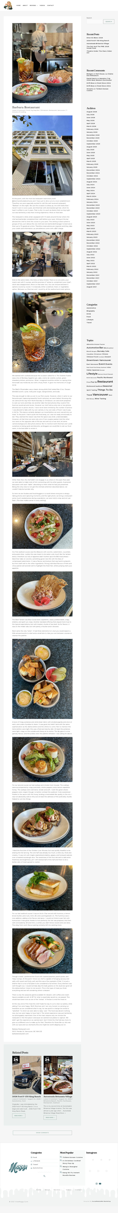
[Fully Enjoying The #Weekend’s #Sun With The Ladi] (107, 1171)
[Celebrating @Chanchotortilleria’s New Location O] (107, 1163)
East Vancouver (92, 364)
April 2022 (91, 263)
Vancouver (61, 110)
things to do (105, 390)
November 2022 (93, 243)
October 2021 (92, 281)
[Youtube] (100, 1184)
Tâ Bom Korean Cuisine (97, 89)
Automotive (91, 308)
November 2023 (93, 208)
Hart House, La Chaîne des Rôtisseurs (100, 74)
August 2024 (92, 182)
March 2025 (91, 161)
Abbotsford (91, 344)
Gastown (103, 367)
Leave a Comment (18, 110)
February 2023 (92, 234)
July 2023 (90, 220)
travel (89, 395)
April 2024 (91, 193)
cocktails (101, 357)
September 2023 (93, 214)
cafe (107, 351)
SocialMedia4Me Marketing (101, 1201)
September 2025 (93, 144)
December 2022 (93, 240)
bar (101, 347)
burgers (94, 351)
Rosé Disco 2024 (104, 83)
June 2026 (91, 117)
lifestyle (92, 373)
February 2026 (92, 129)
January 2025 (92, 167)
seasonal (107, 386)
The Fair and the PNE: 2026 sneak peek (98, 47)
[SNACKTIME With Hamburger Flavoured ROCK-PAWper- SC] (98, 1171)
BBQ (105, 348)
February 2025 (92, 164)
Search (89, 18)
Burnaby (101, 351)
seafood (56, 1103)
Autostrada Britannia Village (58, 1096)
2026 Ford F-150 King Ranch (26, 1096)
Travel (89, 322)
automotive (16, 1101)
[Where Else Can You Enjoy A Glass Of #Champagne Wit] (90, 1163)
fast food (90, 367)
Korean (102, 370)
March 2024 (91, 196)
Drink (89, 314)
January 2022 (92, 272)
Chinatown (44, 110)
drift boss (90, 83)
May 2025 (90, 155)
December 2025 (93, 135)
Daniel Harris (92, 78)
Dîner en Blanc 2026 (95, 38)
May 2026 (90, 120)
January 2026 (92, 132)
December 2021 (93, 275)
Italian (89, 370)
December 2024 (93, 170)
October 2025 (92, 141)
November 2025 (93, 138)
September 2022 (93, 249)
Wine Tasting (100, 399)
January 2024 (92, 202)
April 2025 (91, 158)
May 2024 (91, 190)
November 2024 (93, 173)
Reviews (57, 1190)
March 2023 (91, 231)
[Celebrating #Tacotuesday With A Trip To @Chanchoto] (90, 1171)
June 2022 (91, 257)
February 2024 (92, 199)
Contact (78, 1190)
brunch (89, 351)
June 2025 (91, 152)
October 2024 (92, 176)
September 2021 (93, 284)
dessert (108, 357)
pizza (88, 382)
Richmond (91, 386)
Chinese (105, 354)
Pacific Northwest (64, 1101)
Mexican (100, 374)
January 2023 (92, 237)
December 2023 (93, 205)
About (47, 1190)
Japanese (96, 370)
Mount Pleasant (108, 374)
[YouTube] (97, 5)
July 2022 (90, 255)
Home (38, 1190)
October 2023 (92, 211)
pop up (94, 382)
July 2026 (90, 114)
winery (92, 398)
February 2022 (92, 269)
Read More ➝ (18, 1115)
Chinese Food (92, 357)
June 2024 (91, 187)
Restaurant (53, 110)
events (109, 364)
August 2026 (92, 112)
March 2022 (91, 266)
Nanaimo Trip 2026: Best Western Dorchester (99, 79)
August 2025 (92, 147)
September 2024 (93, 179)
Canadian (90, 354)
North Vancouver (92, 377)
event (102, 364)
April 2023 (91, 228)
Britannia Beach (50, 1101)
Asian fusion (100, 344)
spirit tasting (92, 390)
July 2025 (90, 149)
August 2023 (92, 217)
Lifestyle (90, 320)
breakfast (110, 348)
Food (28, 110)
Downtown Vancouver (99, 360)
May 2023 (90, 225)
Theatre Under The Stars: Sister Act (99, 52)
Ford (24, 1101)
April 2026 (91, 123)
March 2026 (91, 126)
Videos (68, 1190)
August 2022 (92, 252)
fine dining (96, 367)
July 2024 (90, 184)
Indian (109, 367)
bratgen (90, 74)
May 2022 (90, 260)
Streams (90, 89)
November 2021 (93, 278)
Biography (91, 311)
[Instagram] (94, 5)
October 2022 (92, 246)
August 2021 (92, 287)
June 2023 (91, 222)
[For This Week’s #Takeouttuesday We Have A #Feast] (98, 1163)
